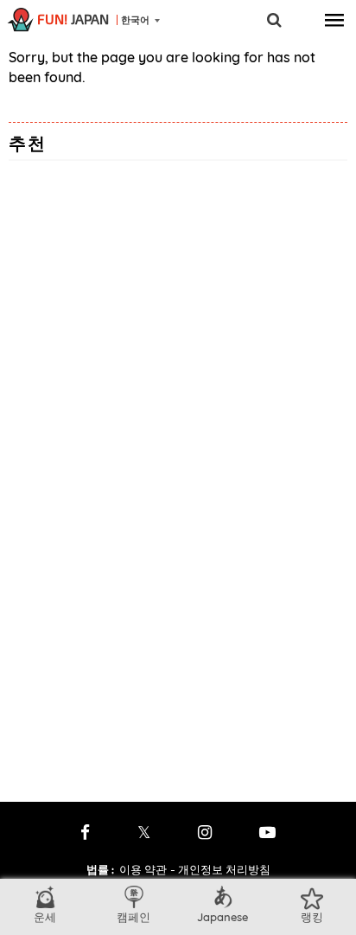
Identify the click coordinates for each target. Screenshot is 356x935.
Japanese (222, 917)
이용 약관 (143, 869)
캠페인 (133, 917)
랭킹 (312, 917)
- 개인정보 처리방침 (220, 869)
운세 (45, 917)
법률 (100, 869)
